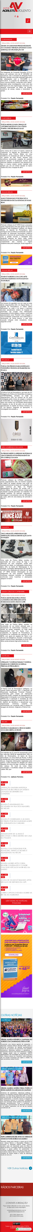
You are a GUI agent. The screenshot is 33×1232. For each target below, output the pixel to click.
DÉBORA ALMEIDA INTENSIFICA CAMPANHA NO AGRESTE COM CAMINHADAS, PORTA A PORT (16, 1040)
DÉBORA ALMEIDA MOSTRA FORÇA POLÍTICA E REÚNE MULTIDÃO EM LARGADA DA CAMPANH (16, 1089)
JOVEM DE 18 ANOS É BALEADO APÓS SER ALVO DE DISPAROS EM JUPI (16, 881)
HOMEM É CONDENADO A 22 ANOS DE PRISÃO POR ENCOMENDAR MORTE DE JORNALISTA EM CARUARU (16, 821)
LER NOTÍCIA (27, 93)
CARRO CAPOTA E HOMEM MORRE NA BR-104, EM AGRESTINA (16, 894)
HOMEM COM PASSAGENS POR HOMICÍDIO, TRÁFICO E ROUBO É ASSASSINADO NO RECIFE (14, 850)
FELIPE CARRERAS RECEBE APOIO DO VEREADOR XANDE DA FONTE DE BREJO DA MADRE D (16, 1138)
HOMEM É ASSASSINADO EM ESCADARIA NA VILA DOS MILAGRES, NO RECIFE (15, 806)
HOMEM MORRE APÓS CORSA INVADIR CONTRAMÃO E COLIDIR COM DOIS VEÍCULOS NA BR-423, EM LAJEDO (15, 866)
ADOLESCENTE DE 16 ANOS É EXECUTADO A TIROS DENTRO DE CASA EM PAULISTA (16, 836)
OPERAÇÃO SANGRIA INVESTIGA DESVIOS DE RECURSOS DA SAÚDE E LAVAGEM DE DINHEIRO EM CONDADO (15, 791)
